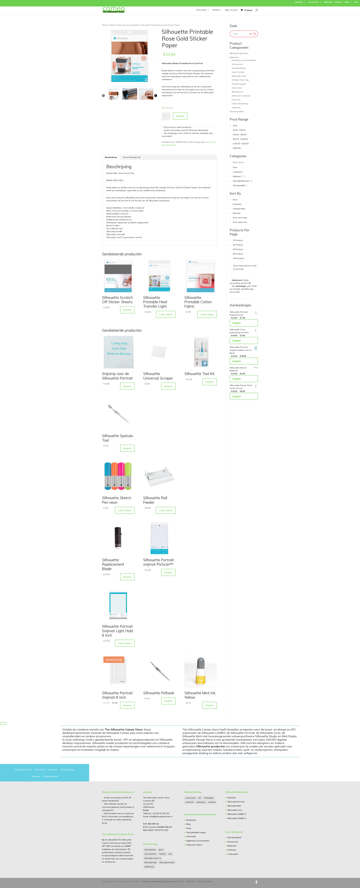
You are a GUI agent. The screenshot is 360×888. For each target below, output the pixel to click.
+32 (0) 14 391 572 (160, 813)
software (212, 802)
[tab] (111, 157)
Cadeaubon (232, 854)
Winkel (215, 10)
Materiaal (328, 2)
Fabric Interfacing (240, 103)
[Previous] (103, 95)
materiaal (189, 802)
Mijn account (231, 10)
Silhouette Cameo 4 (152, 858)
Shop (188, 828)
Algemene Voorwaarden (197, 840)
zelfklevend (149, 867)
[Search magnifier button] (255, 34)
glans (161, 850)
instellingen (208, 798)
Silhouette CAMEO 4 (236, 818)
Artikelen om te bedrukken (244, 60)
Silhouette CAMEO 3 (236, 814)
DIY (199, 798)
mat (170, 854)
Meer (347, 2)
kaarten (162, 854)
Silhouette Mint (150, 862)
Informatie (201, 10)
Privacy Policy (205, 881)
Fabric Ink (236, 99)
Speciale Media (133, 25)
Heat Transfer (238, 72)
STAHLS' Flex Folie (240, 80)
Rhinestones (237, 92)
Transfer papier (239, 84)
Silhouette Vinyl (239, 76)
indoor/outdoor (150, 854)
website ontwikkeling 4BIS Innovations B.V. (163, 881)
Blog (188, 824)
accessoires (190, 798)
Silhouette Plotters (23, 770)
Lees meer (166, 314)
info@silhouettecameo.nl (160, 816)
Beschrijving (111, 157)
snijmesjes (200, 802)
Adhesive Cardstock (241, 95)
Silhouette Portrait (166, 862)
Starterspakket (237, 111)
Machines (299, 2)
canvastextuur (150, 850)
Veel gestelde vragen (196, 832)
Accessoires (313, 2)
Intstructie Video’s (194, 845)
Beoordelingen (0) (131, 157)
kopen (180, 116)
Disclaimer (191, 820)
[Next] (155, 95)
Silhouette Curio (234, 810)
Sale (356, 2)
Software (338, 2)
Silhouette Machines (239, 53)
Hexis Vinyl (237, 88)
